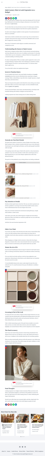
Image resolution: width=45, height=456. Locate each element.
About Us (4, 451)
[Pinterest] (8, 18)
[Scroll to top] (43, 454)
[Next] (42, 425)
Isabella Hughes (9, 14)
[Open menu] (2, 2)
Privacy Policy (22, 451)
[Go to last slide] (2, 425)
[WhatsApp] (13, 18)
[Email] (11, 18)
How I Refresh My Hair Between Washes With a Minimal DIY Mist (16, 185)
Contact (8, 451)
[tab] (21, 436)
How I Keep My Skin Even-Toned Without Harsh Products (37, 426)
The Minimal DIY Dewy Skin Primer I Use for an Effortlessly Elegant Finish (18, 173)
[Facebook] (6, 18)
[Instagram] (22, 447)
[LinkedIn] (16, 18)
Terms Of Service (30, 451)
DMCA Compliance (39, 451)
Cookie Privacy (14, 451)
